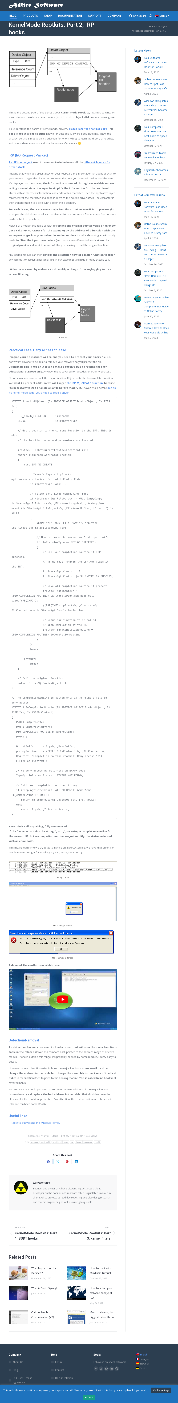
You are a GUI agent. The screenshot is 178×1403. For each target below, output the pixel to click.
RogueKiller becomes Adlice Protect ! (156, 172)
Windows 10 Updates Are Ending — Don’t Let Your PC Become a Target (156, 107)
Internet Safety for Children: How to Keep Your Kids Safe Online (156, 328)
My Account (139, 16)
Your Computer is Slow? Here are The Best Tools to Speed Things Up (155, 133)
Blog (15, 1370)
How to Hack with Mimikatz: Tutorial (100, 1270)
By (65, 1135)
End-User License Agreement (22, 1380)
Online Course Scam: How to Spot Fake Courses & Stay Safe (155, 84)
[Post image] (18, 1273)
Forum (59, 1362)
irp (72, 1142)
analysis (34, 1142)
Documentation (64, 1378)
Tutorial (55, 1135)
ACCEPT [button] (89, 1397)
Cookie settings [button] (161, 1390)
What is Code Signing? (44, 1288)
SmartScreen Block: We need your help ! (155, 155)
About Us (18, 1362)
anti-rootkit (45, 1142)
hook (66, 1142)
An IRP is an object (21, 162)
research (88, 1142)
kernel (78, 1142)
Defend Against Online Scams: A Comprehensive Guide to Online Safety (156, 304)
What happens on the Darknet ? (44, 1270)
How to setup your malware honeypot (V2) (101, 1292)
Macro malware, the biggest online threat (102, 1314)
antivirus (56, 1142)
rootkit (97, 1142)
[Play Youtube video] (63, 999)
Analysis (45, 1135)
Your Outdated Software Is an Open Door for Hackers (155, 62)
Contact (59, 1370)
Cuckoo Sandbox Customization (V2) (42, 1314)
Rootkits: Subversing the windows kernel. (35, 1122)
